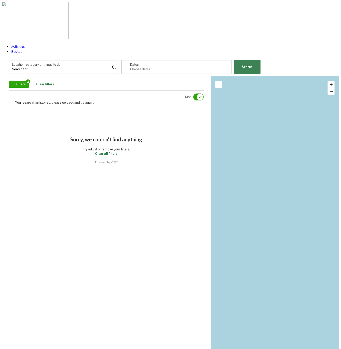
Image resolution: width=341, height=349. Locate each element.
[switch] (195, 97)
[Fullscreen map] (218, 84)
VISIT (114, 162)
